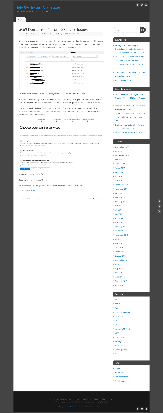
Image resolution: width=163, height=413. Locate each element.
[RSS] (146, 5)
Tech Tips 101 (74, 34)
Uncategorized (121, 350)
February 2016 (121, 201)
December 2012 (121, 251)
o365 (66, 34)
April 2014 (119, 218)
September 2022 (122, 147)
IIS (116, 320)
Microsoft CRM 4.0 (122, 329)
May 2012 (119, 268)
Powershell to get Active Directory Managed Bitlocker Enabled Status (130, 98)
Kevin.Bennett (27, 34)
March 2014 (120, 222)
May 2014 (119, 214)
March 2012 (120, 277)
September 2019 (122, 155)
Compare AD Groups (94, 199)
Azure (117, 308)
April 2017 (119, 176)
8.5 (116, 299)
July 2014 (118, 210)
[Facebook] (137, 5)
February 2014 (121, 226)
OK (142, 30)
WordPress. (100, 407)
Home (20, 19)
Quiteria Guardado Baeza (125, 113)
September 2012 (122, 260)
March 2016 (120, 197)
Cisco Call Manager (122, 312)
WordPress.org (121, 381)
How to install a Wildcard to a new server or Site (130, 117)
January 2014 (120, 231)
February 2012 (121, 281)
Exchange (59, 34)
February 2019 (121, 164)
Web (117, 354)
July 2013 (118, 239)
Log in (117, 368)
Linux (117, 324)
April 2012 (119, 272)
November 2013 (121, 235)
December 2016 (121, 184)
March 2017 (120, 180)
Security (118, 341)
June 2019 (119, 159)
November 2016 (121, 189)
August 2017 (120, 168)
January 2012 (120, 285)
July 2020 (118, 151)
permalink (34, 190)
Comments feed (121, 376)
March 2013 (120, 243)
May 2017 (119, 172)
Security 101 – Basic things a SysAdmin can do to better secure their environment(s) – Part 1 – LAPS (130, 49)
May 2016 (119, 193)
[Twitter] (142, 5)
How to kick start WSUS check (133, 132)
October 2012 (120, 256)
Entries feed (120, 372)
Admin (52, 34)
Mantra (91, 407)
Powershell (119, 337)
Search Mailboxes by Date (30, 199)
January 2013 (120, 247)
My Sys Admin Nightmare (38, 8)
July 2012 (118, 264)
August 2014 (120, 205)
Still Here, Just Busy (123, 80)
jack (116, 132)
